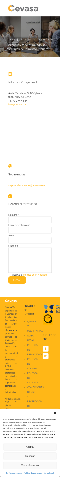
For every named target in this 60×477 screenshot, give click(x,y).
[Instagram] (45, 356)
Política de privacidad (33, 473)
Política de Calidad (31, 378)
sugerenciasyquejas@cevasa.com (26, 185)
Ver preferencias (30, 465)
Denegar (30, 456)
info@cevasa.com (17, 104)
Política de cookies (14, 473)
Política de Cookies (31, 364)
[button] (55, 412)
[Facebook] (45, 349)
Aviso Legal (49, 473)
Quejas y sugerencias (31, 326)
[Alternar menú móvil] (53, 5)
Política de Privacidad (35, 274)
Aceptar (30, 446)
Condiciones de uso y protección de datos (31, 399)
